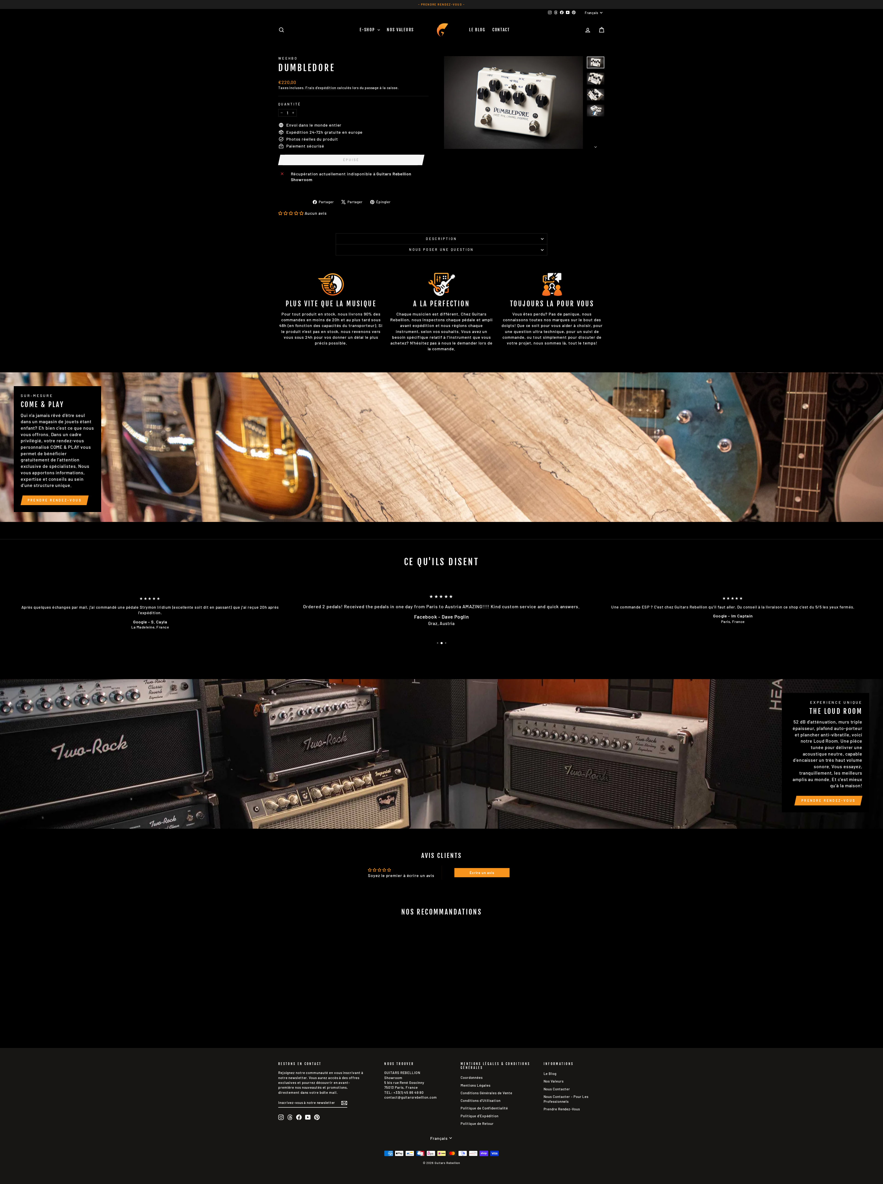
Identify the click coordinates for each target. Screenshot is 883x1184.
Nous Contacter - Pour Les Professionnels (566, 1098)
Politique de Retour (477, 1123)
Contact (501, 29)
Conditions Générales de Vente (486, 1093)
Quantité (289, 104)
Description (441, 239)
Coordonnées (472, 1077)
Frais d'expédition (320, 88)
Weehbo (288, 58)
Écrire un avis (482, 872)
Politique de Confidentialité (484, 1108)
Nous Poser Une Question (441, 250)
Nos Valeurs (400, 29)
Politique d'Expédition (480, 1116)
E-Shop (368, 29)
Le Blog (477, 29)
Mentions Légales (475, 1085)
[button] (291, 213)
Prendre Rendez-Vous (55, 500)
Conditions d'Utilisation (481, 1100)
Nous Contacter (557, 1089)
